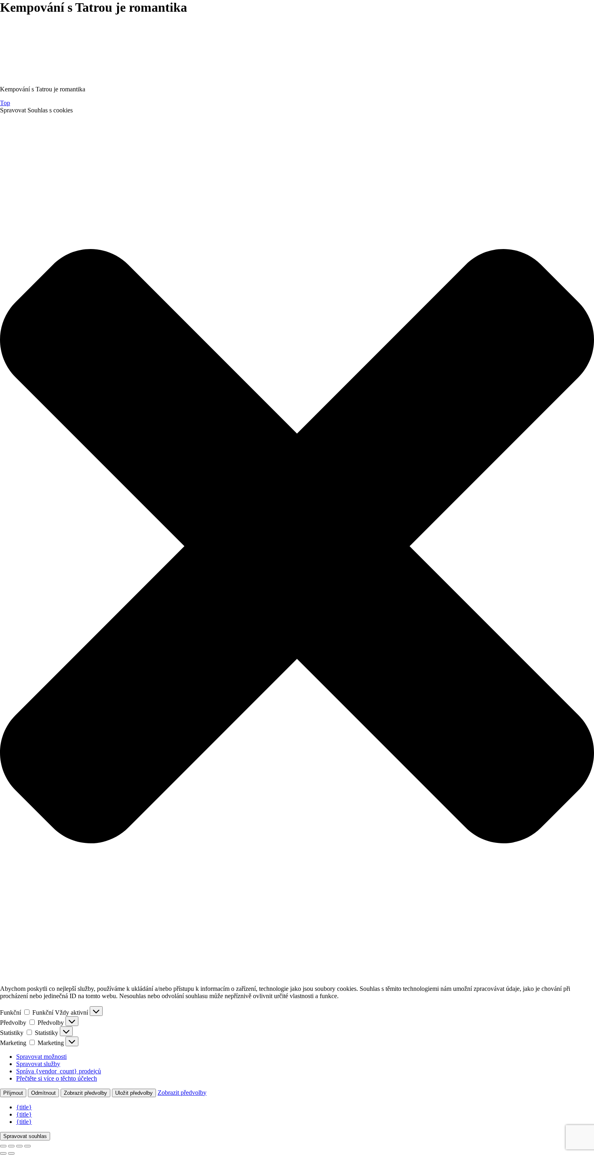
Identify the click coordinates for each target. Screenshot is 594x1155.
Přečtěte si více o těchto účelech (56, 1078)
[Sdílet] (19, 1146)
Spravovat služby (38, 1063)
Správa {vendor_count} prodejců (58, 1071)
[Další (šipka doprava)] (11, 1153)
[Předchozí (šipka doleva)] (3, 1153)
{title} (24, 1107)
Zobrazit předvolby (85, 1093)
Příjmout (13, 1093)
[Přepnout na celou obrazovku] (11, 1146)
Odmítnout (43, 1093)
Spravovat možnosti (41, 1056)
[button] (297, 546)
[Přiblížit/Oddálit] (3, 1146)
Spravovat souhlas (25, 1136)
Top (5, 102)
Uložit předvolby (134, 1093)
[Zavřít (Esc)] (27, 1146)
